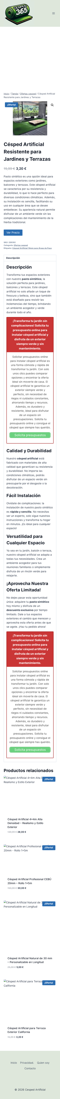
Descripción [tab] (13, 257)
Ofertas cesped (21, 245)
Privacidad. (27, 1062)
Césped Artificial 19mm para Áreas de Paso (32, 248)
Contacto (30, 1068)
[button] (52, 105)
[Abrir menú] (53, 13)
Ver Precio (13, 232)
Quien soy (43, 1062)
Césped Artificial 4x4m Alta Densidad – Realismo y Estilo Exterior (25, 823)
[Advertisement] (30, 58)
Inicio (14, 1062)
